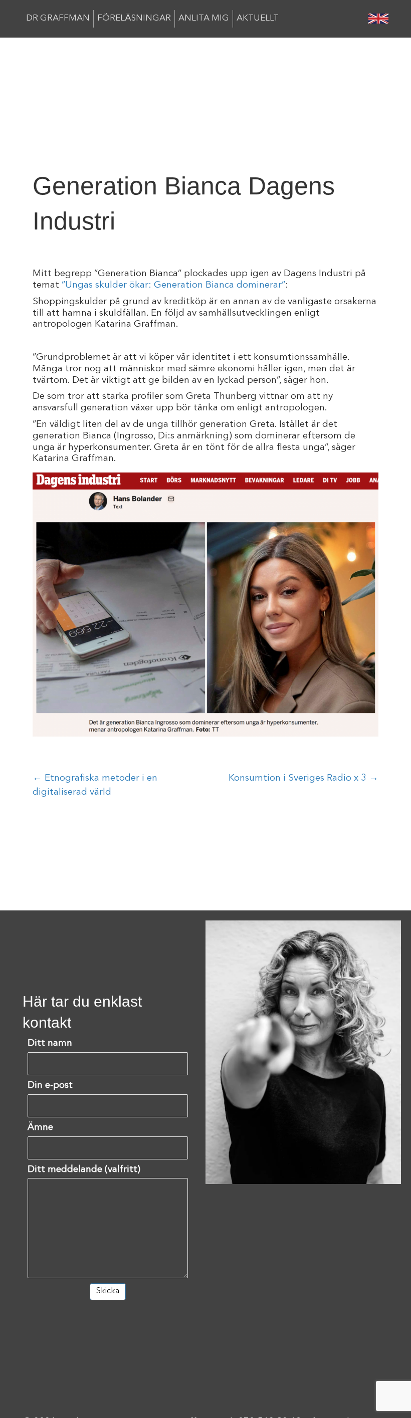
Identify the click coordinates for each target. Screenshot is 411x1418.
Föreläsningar (134, 18)
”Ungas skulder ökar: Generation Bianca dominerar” (173, 285)
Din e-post (50, 1085)
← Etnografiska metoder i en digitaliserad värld (95, 785)
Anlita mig (203, 18)
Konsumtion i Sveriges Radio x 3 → (303, 778)
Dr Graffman (58, 18)
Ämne (40, 1127)
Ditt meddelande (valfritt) (84, 1169)
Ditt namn (50, 1043)
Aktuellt (258, 18)
